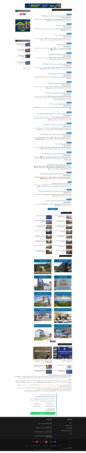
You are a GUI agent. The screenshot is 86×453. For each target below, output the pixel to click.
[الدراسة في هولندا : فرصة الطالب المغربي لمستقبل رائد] (69, 247)
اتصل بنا (70, 433)
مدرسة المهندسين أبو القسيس (43, 293)
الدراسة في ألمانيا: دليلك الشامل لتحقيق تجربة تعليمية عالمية (60, 226)
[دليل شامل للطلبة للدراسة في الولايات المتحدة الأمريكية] (49, 227)
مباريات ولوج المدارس (49, 1)
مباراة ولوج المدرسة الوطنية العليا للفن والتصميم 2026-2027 (59, 54)
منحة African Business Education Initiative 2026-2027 (59, 371)
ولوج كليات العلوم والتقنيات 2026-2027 (63, 25)
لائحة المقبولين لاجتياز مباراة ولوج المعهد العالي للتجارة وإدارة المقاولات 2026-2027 (55, 173)
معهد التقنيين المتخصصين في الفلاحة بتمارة (62, 293)
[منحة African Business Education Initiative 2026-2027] (69, 372)
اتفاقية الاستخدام (69, 427)
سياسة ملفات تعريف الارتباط (66, 430)
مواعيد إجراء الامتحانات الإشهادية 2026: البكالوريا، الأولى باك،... (20, 56)
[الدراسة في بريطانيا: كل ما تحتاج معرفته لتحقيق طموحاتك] (69, 237)
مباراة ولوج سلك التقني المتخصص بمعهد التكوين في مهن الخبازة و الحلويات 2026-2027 (54, 191)
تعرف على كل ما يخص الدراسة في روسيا (40, 231)
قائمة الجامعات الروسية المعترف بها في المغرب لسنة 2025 (59, 216)
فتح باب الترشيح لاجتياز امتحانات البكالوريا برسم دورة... (19, 62)
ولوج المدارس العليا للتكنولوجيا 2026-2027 (63, 35)
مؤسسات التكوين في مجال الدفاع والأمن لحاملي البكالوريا (43, 431)
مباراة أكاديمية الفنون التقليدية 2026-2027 (63, 144)
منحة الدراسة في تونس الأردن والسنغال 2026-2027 (61, 183)
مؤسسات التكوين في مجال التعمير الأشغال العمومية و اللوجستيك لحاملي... (43, 436)
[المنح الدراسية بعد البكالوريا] (49, 217)
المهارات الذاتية (18, 1)
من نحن (70, 422)
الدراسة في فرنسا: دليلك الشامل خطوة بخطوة (60, 231)
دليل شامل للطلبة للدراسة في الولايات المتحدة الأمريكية (40, 226)
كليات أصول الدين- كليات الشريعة (62, 325)
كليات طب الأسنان (42, 260)
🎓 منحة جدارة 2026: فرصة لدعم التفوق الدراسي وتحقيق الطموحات (43, 361)
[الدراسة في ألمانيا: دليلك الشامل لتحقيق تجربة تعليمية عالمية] (69, 227)
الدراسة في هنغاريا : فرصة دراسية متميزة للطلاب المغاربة (60, 221)
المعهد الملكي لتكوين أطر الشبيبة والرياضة (43, 325)
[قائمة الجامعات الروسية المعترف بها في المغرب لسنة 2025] (69, 217)
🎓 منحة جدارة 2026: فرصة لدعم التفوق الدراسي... (20, 50)
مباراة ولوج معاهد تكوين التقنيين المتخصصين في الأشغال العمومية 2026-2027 (56, 15)
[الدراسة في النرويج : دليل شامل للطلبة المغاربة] (69, 242)
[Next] (34, 212)
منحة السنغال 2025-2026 (61, 365)
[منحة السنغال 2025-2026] (69, 367)
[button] (53, 341)
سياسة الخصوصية (69, 425)
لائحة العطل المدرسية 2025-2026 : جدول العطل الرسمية (20, 44)
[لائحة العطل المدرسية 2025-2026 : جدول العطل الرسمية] (27, 44)
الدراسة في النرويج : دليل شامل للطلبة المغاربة (60, 241)
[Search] (14, 1)
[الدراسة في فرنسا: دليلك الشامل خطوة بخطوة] (69, 232)
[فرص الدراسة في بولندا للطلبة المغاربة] (69, 252)
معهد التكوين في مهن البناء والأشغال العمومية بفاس (42, 310)
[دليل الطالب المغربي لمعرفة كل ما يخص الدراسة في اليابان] (49, 252)
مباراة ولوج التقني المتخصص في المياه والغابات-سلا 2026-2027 (59, 83)
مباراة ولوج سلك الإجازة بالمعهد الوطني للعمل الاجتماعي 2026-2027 (58, 200)
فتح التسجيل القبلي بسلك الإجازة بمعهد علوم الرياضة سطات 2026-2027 (57, 124)
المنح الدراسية (25, 1)
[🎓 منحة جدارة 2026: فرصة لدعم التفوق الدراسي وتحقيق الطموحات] (42, 353)
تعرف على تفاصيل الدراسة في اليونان (39, 245)
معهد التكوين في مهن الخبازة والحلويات (62, 309)
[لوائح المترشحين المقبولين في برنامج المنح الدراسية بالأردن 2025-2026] (49, 372)
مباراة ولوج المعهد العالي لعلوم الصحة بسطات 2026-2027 (60, 104)
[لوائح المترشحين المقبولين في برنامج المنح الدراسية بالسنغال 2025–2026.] (49, 367)
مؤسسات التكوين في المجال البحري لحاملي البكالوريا (44, 427)
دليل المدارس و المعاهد (39, 1)
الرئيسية (55, 1)
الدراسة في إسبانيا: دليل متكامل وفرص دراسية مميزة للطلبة (40, 241)
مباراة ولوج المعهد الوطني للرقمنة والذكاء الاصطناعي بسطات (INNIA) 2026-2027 (55, 134)
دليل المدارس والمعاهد (55, 384)
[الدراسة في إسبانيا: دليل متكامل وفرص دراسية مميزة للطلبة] (49, 242)
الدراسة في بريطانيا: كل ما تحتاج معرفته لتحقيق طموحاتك (60, 236)
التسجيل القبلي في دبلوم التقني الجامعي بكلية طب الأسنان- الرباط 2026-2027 (56, 64)
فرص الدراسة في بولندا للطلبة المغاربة (60, 251)
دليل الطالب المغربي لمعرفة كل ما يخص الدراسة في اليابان (39, 251)
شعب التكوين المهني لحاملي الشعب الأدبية (45, 423)
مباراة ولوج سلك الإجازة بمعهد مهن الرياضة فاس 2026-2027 (59, 73)
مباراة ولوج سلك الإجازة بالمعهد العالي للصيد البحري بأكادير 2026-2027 (58, 93)
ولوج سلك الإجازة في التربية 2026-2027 (63, 44)
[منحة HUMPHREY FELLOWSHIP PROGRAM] (49, 222)
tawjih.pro (69, 377)
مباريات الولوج (41, 384)
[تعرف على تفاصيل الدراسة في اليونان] (49, 247)
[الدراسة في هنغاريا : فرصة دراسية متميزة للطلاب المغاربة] (69, 222)
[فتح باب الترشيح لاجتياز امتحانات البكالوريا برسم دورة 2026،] (27, 63)
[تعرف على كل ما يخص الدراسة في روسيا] (49, 232)
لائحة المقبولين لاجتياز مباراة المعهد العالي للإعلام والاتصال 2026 (59, 164)
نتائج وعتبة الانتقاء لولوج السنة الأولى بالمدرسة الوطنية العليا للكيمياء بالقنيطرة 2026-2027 (54, 113)
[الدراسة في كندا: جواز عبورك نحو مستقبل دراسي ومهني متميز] (49, 237)
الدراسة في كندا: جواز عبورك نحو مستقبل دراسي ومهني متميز (40, 236)
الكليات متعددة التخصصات (63, 260)
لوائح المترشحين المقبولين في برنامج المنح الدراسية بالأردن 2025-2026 (39, 371)
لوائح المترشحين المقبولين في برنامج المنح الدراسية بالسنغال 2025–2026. (39, 366)
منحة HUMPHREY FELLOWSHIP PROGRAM (40, 221)
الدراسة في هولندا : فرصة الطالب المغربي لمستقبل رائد (60, 246)
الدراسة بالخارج (31, 1)
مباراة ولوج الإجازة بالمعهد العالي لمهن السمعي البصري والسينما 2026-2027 (56, 153)
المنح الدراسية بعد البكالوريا (40, 215)
